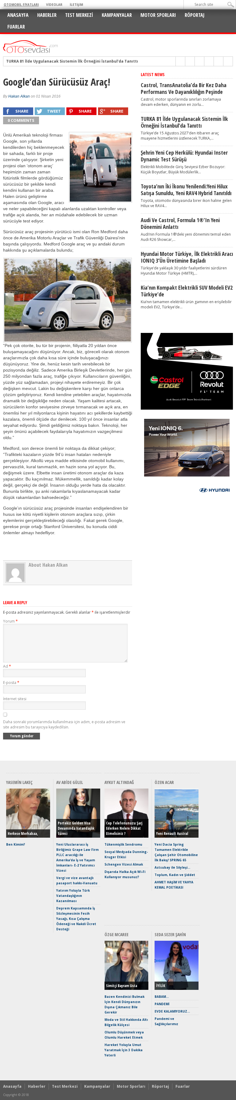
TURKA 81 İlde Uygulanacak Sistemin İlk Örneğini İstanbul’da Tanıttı (184, 122)
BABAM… (162, 996)
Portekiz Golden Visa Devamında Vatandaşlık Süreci (76, 828)
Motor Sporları (158, 15)
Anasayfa (18, 15)
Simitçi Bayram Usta (121, 985)
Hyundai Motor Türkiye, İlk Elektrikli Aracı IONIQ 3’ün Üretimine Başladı (187, 257)
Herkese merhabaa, (23, 833)
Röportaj (194, 15)
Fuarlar (16, 26)
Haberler (47, 15)
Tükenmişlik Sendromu (123, 844)
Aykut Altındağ (119, 782)
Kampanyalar (117, 15)
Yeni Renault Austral (172, 833)
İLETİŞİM (76, 4)
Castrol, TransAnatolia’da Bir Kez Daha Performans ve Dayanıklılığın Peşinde (183, 88)
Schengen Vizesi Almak (123, 864)
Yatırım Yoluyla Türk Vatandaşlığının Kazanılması (73, 895)
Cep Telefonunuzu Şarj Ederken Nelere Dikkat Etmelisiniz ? (124, 828)
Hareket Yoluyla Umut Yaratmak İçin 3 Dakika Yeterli (123, 1050)
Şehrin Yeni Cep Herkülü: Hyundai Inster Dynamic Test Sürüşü (66, 62)
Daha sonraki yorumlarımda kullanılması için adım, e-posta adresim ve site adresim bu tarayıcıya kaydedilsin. (64, 724)
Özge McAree (116, 934)
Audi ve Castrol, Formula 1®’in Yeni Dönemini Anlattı (180, 223)
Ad (7, 666)
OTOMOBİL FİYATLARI (21, 4)
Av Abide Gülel (69, 782)
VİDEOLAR (54, 4)
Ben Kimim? (15, 844)
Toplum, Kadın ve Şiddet (175, 875)
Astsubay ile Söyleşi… (172, 867)
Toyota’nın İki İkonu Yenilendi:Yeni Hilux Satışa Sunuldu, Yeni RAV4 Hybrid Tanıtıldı (186, 189)
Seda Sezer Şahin (170, 934)
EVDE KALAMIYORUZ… (172, 1011)
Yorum (10, 621)
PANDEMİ (162, 1004)
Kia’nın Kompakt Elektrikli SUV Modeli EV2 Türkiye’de (187, 291)
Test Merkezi (79, 15)
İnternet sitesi (14, 698)
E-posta (11, 682)
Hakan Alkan (19, 96)
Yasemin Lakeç (19, 782)
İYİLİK (160, 985)
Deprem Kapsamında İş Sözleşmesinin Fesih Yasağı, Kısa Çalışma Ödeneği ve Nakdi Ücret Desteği (76, 918)
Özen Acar (164, 782)
